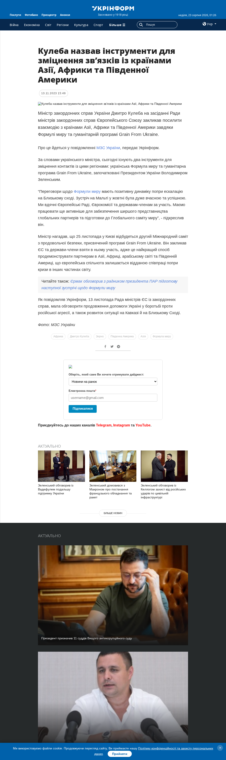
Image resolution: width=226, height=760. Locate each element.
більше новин (113, 513)
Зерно (100, 336)
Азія (143, 336)
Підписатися (83, 408)
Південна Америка (122, 336)
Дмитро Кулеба (79, 336)
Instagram (121, 425)
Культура (81, 25)
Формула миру (162, 336)
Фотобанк (31, 15)
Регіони (63, 25)
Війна (14, 25)
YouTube (143, 425)
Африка (58, 336)
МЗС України (108, 148)
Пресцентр (48, 15)
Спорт (98, 25)
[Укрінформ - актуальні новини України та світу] (113, 8)
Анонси (65, 15)
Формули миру (87, 191)
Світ (48, 25)
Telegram (103, 425)
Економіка (32, 25)
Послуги (15, 15)
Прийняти (119, 754)
